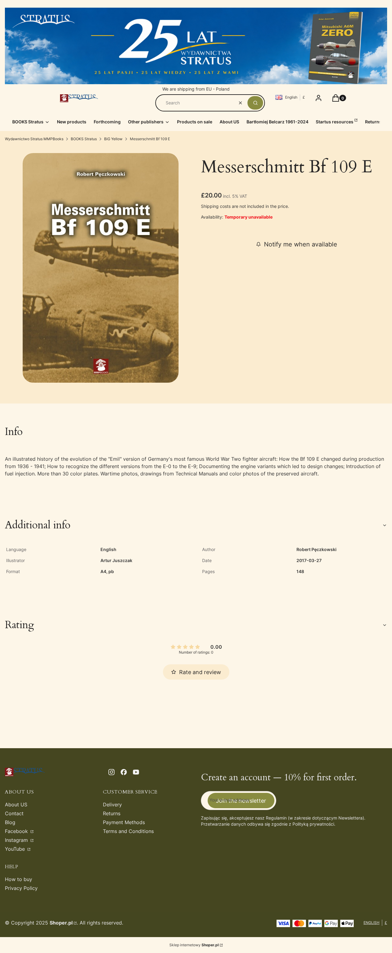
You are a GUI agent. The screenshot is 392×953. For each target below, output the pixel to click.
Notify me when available (300, 244)
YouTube (15, 849)
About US (16, 804)
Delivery (112, 804)
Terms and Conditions (128, 831)
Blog (10, 822)
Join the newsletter (241, 800)
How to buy (18, 879)
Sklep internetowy (194, 945)
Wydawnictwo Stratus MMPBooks (34, 139)
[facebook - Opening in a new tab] (123, 772)
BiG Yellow (113, 139)
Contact (14, 813)
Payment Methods (124, 822)
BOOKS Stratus (84, 139)
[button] (255, 103)
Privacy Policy (21, 888)
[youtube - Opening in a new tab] (136, 772)
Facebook (17, 831)
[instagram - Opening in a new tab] (111, 772)
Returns (111, 813)
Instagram (17, 840)
